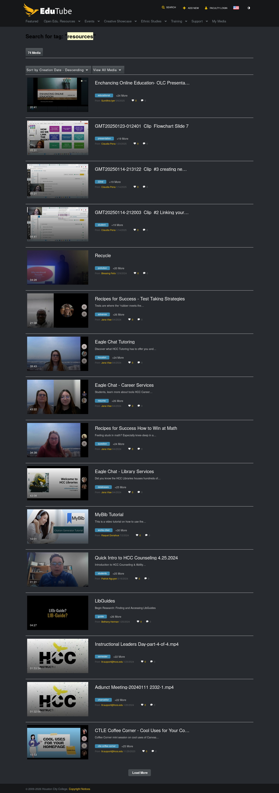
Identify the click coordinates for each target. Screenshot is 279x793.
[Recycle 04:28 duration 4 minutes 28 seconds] (57, 267)
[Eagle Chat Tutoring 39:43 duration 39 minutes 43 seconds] (57, 353)
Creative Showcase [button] (118, 21)
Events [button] (90, 21)
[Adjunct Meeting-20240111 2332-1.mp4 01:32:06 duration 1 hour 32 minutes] (57, 699)
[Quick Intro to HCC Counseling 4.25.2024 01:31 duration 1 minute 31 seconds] (57, 569)
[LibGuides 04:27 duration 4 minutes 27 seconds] (57, 612)
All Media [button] (105, 69)
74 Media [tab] (34, 52)
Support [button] (197, 21)
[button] (168, 7)
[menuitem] (35, 20)
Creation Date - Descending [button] (55, 69)
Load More (140, 772)
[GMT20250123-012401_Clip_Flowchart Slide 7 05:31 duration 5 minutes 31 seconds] (57, 137)
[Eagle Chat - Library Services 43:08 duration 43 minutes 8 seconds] (57, 483)
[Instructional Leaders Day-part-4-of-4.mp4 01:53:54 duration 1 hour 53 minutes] (57, 655)
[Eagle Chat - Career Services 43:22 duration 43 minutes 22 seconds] (57, 396)
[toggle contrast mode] (248, 8)
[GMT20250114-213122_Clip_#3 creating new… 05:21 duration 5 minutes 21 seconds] (57, 181)
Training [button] (176, 21)
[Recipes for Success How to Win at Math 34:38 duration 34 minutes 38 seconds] (57, 440)
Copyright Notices (79, 789)
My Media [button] (219, 21)
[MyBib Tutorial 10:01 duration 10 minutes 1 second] (57, 526)
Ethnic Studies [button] (151, 21)
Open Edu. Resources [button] (59, 21)
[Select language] (237, 8)
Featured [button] (32, 21)
